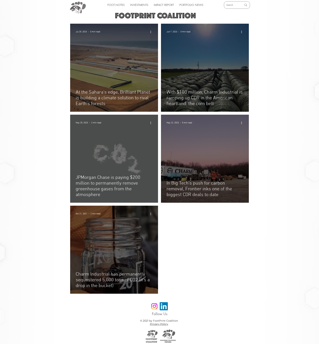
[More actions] (152, 32)
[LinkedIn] (164, 306)
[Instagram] (154, 306)
